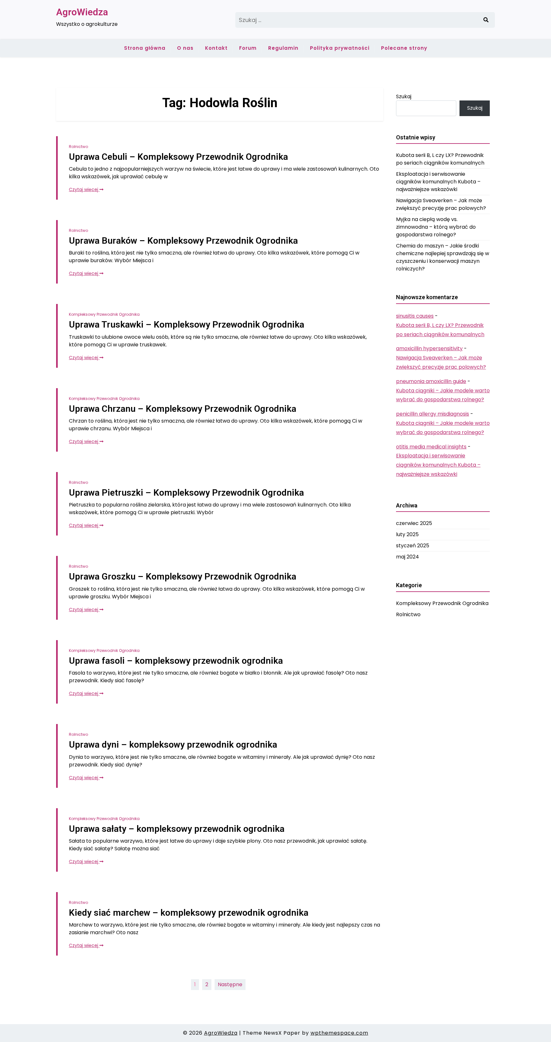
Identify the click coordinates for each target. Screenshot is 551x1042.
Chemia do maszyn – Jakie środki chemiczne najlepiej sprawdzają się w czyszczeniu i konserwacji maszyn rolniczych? (442, 257)
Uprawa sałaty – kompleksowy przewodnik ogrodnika (176, 829)
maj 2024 (407, 556)
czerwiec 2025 (414, 523)
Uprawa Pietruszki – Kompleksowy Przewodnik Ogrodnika (186, 492)
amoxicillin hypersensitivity (429, 348)
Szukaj (403, 96)
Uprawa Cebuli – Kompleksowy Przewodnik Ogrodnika (178, 156)
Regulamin (283, 48)
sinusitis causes (415, 316)
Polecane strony (404, 48)
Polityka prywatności (340, 48)
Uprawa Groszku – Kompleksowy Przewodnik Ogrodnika (182, 576)
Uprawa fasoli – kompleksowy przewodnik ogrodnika (176, 660)
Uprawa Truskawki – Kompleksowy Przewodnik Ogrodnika (186, 324)
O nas (185, 48)
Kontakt (216, 48)
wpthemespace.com (339, 1033)
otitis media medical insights (431, 446)
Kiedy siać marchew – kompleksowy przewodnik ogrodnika (188, 912)
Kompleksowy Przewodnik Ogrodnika (104, 314)
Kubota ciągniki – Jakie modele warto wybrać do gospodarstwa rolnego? (443, 395)
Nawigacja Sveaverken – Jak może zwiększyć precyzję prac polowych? (441, 204)
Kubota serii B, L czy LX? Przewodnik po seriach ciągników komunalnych (440, 158)
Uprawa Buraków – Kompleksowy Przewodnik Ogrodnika (183, 240)
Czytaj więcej (84, 189)
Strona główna (144, 48)
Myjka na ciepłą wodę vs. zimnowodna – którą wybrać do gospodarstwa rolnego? (436, 227)
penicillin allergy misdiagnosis (432, 414)
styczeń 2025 (412, 545)
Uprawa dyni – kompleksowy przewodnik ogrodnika (173, 744)
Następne (230, 984)
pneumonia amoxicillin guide (431, 381)
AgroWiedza (82, 12)
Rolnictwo (78, 146)
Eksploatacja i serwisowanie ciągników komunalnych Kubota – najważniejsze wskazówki (438, 181)
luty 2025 (407, 534)
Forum (248, 48)
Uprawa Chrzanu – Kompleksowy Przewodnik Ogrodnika (182, 408)
